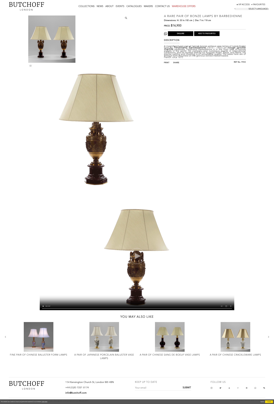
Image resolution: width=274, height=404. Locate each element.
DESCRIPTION (172, 40)
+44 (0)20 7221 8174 (77, 388)
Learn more (44, 401)
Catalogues (134, 6)
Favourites (259, 5)
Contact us (162, 6)
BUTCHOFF (26, 6)
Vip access (244, 5)
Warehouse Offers (184, 6)
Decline (262, 401)
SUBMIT (187, 388)
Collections (86, 6)
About (109, 6)
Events (120, 6)
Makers (148, 6)
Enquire (180, 34)
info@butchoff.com (76, 393)
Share (176, 63)
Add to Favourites (206, 34)
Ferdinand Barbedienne (190, 47)
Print (166, 63)
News (100, 6)
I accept (269, 401)
